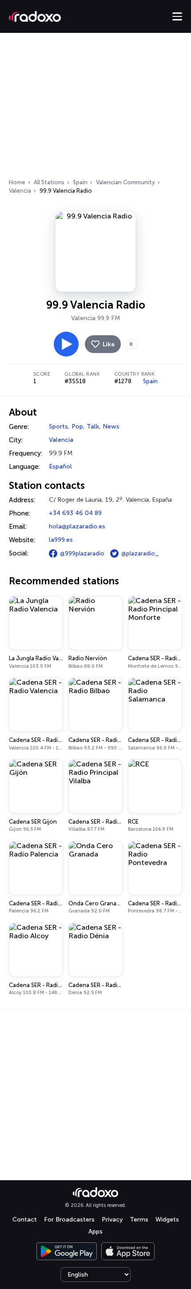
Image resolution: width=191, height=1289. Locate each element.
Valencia (20, 190)
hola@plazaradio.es (77, 526)
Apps (95, 1231)
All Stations (49, 182)
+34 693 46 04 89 (75, 513)
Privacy (112, 1219)
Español (60, 466)
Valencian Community (125, 182)
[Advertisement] (95, 108)
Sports (58, 426)
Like (109, 344)
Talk (93, 426)
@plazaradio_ (140, 553)
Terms (139, 1219)
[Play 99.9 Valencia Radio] (66, 344)
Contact (24, 1219)
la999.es (61, 539)
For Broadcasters (69, 1219)
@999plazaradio (82, 553)
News (111, 426)
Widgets (167, 1219)
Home (17, 182)
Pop (77, 426)
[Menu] (177, 16)
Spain (80, 182)
